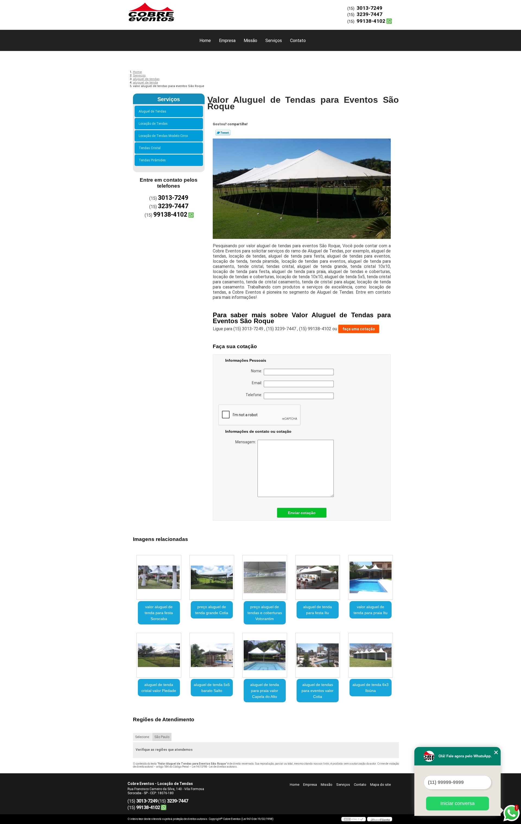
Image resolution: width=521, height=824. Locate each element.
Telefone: (255, 395)
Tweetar (222, 132)
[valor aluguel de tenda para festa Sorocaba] (158, 577)
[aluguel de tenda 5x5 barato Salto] (211, 655)
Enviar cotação (302, 513)
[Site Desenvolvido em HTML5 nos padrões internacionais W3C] (353, 819)
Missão (250, 40)
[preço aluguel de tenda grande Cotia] (211, 577)
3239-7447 (369, 14)
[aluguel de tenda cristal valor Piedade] (158, 655)
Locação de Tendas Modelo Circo (163, 136)
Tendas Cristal (150, 148)
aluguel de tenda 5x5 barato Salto (212, 687)
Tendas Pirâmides (152, 160)
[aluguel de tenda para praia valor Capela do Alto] (264, 655)
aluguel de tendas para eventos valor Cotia (317, 690)
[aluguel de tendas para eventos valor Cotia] (317, 655)
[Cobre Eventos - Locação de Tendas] (159, 11)
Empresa (227, 40)
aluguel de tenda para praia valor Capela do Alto (264, 690)
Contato (298, 40)
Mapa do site (380, 785)
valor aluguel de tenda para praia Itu (370, 610)
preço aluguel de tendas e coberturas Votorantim (264, 613)
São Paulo (161, 737)
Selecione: (142, 737)
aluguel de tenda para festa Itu (317, 610)
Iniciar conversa (457, 803)
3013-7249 (369, 8)
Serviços (273, 40)
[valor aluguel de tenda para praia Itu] (370, 577)
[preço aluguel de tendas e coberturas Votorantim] (264, 577)
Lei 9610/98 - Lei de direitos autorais (214, 766)
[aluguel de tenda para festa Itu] (317, 577)
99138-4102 (371, 21)
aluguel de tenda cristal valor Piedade (158, 687)
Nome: (257, 371)
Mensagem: (246, 442)
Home (205, 40)
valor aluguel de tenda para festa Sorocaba (159, 613)
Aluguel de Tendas (152, 111)
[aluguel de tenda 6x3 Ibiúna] (370, 655)
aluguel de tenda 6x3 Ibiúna (370, 687)
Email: (258, 383)
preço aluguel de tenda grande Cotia (211, 610)
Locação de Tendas (153, 124)
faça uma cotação (358, 329)
